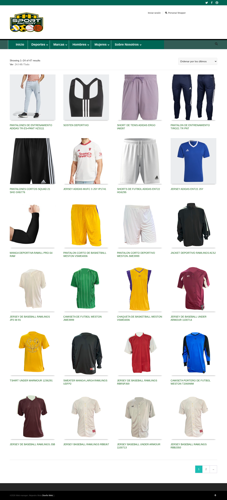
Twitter (206, 3)
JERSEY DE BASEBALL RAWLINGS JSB (32, 444)
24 (16, 64)
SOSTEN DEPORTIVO (76, 125)
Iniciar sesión (154, 13)
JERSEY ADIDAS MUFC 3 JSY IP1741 (84, 189)
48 (20, 64)
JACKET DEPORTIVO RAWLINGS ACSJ (193, 252)
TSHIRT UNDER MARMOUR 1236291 (31, 380)
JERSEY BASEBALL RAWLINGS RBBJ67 (86, 444)
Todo (26, 64)
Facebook (212, 3)
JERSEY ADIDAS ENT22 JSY (187, 189)
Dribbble (217, 3)
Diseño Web (47, 495)
